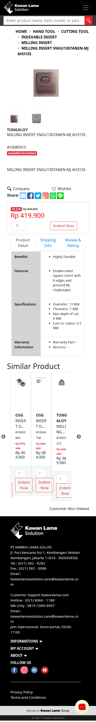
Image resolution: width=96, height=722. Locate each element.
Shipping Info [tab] (48, 242)
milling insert (36, 42)
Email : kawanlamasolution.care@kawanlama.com (44, 616)
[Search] (89, 20)
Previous (7, 437)
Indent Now (63, 225)
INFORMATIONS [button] (24, 641)
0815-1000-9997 (41, 605)
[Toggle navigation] (85, 7)
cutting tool (75, 31)
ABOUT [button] (16, 655)
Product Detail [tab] (23, 242)
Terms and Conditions (28, 697)
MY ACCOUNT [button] (22, 648)
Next (75, 437)
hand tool (44, 31)
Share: (13, 195)
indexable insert (39, 37)
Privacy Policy (21, 692)
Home (21, 31)
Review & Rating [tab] (73, 242)
